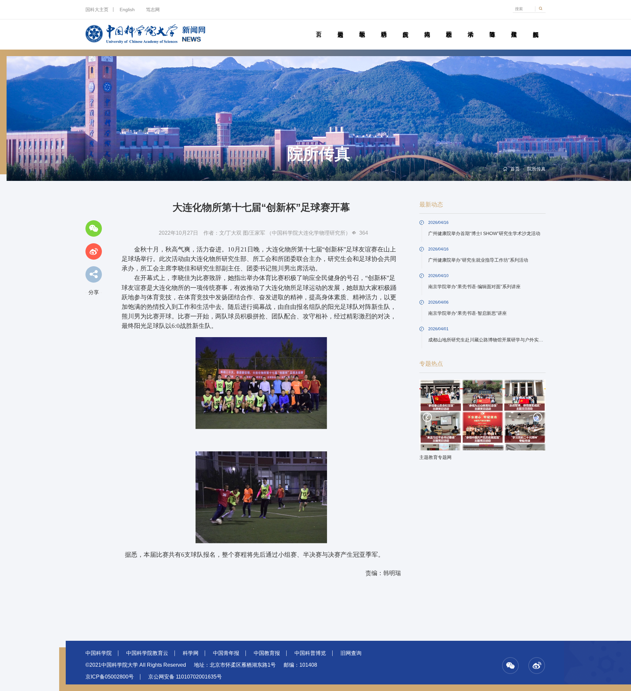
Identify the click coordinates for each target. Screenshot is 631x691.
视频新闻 (536, 27)
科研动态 (384, 27)
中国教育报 (267, 653)
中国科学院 (98, 653)
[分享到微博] (93, 251)
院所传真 (405, 27)
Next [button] (537, 417)
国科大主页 (96, 9)
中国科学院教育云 (147, 653)
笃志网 (153, 9)
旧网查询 (351, 653)
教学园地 (362, 27)
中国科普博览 (310, 653)
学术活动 (470, 27)
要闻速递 (340, 27)
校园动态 (449, 27)
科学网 (191, 653)
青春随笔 (492, 27)
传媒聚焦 (514, 27)
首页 (319, 27)
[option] (482, 421)
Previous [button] (427, 417)
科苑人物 (427, 27)
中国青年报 (226, 653)
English (127, 9)
